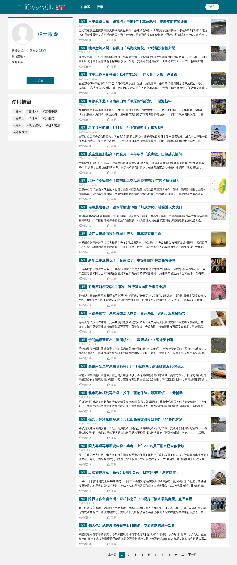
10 (182, 554)
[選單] (19, 7)
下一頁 (192, 554)
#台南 (18, 111)
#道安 (18, 125)
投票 (100, 7)
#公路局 (48, 118)
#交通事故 (50, 111)
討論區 (85, 7)
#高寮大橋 (21, 132)
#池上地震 (53, 125)
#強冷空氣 (34, 125)
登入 (212, 7)
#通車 (34, 118)
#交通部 (32, 111)
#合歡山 (19, 118)
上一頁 (112, 554)
